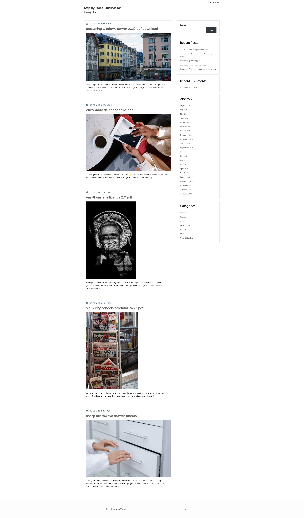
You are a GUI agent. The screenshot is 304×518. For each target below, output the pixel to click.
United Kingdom (186, 238)
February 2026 (186, 127)
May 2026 (184, 114)
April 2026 (184, 118)
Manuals (183, 230)
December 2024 (186, 181)
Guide (182, 221)
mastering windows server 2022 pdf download (122, 29)
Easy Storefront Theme (116, 509)
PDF (182, 234)
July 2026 (183, 110)
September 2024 (186, 194)
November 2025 (186, 139)
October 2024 (185, 190)
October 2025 (185, 143)
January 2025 (185, 177)
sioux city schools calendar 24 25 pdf (115, 308)
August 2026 (185, 105)
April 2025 (184, 169)
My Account (214, 2)
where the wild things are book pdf (194, 49)
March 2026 (184, 122)
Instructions (185, 225)
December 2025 (186, 135)
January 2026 (185, 131)
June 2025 (184, 160)
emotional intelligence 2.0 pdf (109, 197)
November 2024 (186, 185)
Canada (183, 217)
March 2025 (184, 173)
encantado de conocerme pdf (109, 110)
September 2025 (186, 148)
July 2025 (183, 156)
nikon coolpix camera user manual (193, 65)
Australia (183, 213)
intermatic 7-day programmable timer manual (198, 69)
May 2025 (184, 164)
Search (183, 25)
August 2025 (185, 152)
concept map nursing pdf (190, 61)
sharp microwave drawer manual (112, 416)
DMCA (187, 509)
